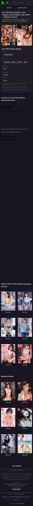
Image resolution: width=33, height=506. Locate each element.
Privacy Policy (19, 497)
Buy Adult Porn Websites (16, 488)
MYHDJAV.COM (20, 503)
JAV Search (22, 485)
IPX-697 (24, 429)
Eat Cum (19, 62)
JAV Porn (6, 484)
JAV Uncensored (23, 484)
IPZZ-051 (8, 312)
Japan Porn (16, 484)
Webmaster (5, 497)
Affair (25, 62)
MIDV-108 (8, 455)
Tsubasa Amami (8, 54)
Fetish (13, 62)
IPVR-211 (8, 365)
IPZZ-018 (8, 339)
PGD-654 (25, 455)
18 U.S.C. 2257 (16, 499)
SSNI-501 (8, 402)
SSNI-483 (25, 402)
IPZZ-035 (24, 312)
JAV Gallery (10, 484)
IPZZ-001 (24, 339)
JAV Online (17, 485)
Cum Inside (7, 62)
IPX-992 (24, 365)
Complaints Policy (26, 497)
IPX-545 (8, 429)
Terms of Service (12, 497)
